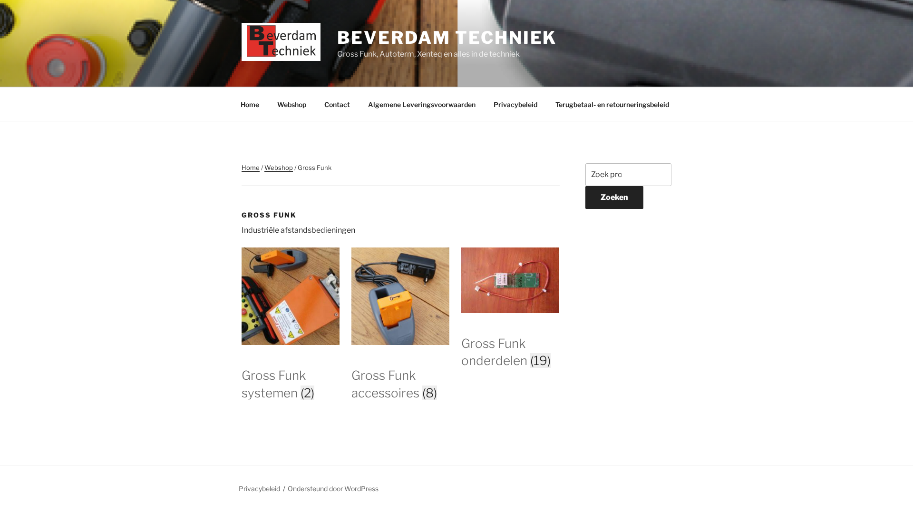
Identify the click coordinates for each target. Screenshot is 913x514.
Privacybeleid (515, 104)
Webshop (291, 104)
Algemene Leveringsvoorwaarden (422, 104)
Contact (337, 104)
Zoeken (614, 197)
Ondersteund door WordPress (333, 488)
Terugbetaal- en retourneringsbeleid (612, 104)
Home (250, 104)
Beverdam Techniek (447, 37)
